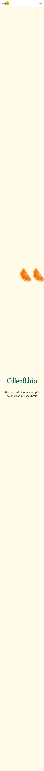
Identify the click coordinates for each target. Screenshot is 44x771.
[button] (40, 3)
